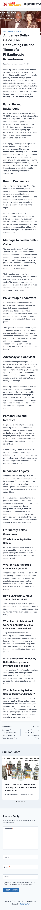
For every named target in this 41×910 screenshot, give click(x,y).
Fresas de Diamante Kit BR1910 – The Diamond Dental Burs (30, 732)
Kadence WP (25, 904)
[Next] (35, 778)
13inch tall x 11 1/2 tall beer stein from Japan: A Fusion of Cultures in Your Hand (20, 787)
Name (7, 857)
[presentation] (20, 768)
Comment (8, 829)
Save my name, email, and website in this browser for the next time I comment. (20, 883)
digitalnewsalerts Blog (12, 31)
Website (7, 877)
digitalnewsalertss (11, 64)
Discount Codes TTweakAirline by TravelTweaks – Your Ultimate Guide (10, 732)
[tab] (16, 801)
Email (7, 867)
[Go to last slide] (5, 778)
